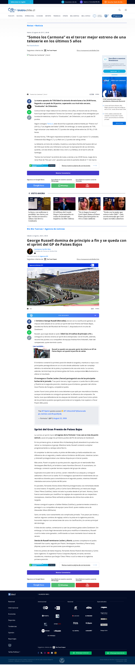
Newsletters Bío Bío (71, 2)
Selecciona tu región (18, 2)
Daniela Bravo (34, 46)
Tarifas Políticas (13, 652)
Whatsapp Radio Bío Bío (117, 653)
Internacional (29, 16)
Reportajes (12, 639)
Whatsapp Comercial (82, 653)
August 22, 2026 (60, 418)
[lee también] (42, 353)
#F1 (65, 411)
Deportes (48, 16)
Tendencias (56, 16)
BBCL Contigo (86, 16)
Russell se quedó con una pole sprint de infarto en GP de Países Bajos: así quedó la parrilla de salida (74, 350)
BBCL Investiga (74, 16)
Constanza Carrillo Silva (42, 249)
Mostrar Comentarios (63, 173)
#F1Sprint (46, 411)
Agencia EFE (44, 256)
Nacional (20, 16)
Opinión (65, 16)
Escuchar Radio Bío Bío (115, 2)
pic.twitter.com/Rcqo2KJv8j (49, 414)
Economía (40, 16)
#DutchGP (71, 411)
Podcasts (11, 16)
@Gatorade (81, 411)
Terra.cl (50, 124)
